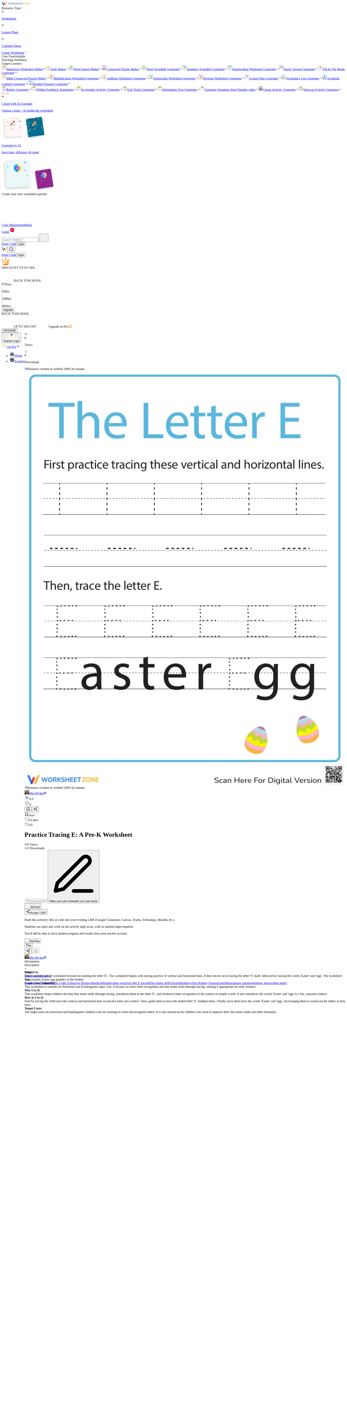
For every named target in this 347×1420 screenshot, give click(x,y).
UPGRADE (9, 330)
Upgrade (8, 309)
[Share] (35, 809)
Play (28, 945)
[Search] (43, 238)
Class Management (14, 225)
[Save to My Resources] (28, 809)
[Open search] (11, 249)
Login (21, 244)
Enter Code (9, 244)
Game (5, 231)
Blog (29, 225)
